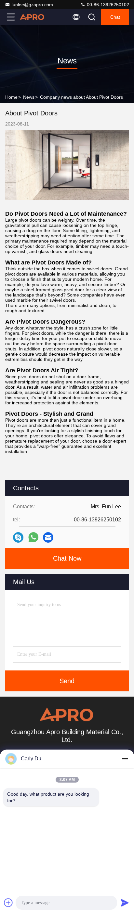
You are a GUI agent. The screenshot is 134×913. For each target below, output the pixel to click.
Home (11, 97)
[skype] (18, 537)
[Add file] (8, 902)
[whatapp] (33, 537)
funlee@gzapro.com (32, 4)
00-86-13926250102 (107, 4)
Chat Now (67, 558)
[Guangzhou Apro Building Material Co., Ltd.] (32, 17)
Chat (115, 17)
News (28, 97)
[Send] (125, 902)
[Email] (48, 537)
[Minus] (125, 759)
